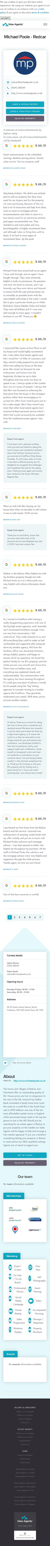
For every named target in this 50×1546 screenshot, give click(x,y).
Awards (10, 1354)
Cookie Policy (25, 1462)
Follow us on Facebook (25, 1412)
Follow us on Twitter (25, 1415)
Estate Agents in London (25, 1469)
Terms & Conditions (25, 1455)
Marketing (12, 1256)
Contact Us (25, 1423)
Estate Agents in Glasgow (25, 1504)
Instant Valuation (25, 1419)
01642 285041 (18, 87)
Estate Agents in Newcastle (25, 1501)
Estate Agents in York (25, 1490)
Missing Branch (25, 1441)
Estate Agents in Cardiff (25, 1473)
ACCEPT (5, 18)
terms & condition (40, 12)
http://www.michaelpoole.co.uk (26, 93)
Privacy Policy (25, 1459)
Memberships (14, 1195)
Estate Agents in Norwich (25, 1476)
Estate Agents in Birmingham (25, 1487)
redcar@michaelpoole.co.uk (24, 82)
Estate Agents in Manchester (25, 1483)
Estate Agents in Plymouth (25, 1497)
